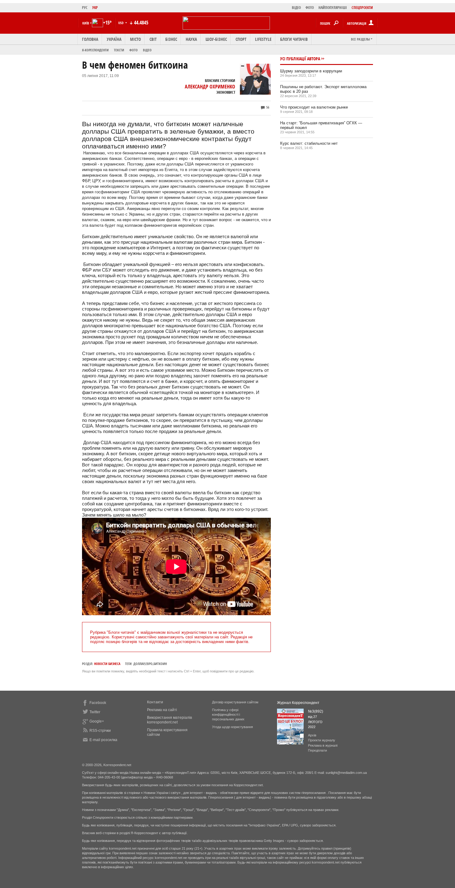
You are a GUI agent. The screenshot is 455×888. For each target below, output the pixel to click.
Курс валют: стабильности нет (309, 143)
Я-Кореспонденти (95, 50)
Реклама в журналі (322, 745)
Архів (312, 735)
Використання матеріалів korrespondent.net (169, 719)
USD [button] (121, 22)
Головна (90, 39)
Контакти (155, 702)
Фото (133, 50)
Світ (153, 39)
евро (149, 663)
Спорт (241, 39)
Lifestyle (263, 39)
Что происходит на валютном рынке (314, 107)
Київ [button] (85, 23)
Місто (135, 39)
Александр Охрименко (210, 86)
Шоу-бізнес (216, 39)
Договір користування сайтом (235, 702)
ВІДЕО (296, 7)
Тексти (119, 50)
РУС (85, 7)
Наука (191, 39)
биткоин (160, 663)
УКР (95, 7)
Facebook (97, 703)
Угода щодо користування (232, 727)
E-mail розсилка (103, 740)
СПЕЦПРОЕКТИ (362, 7)
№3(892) (315, 711)
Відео (147, 50)
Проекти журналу (321, 740)
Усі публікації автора (300, 59)
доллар (139, 663)
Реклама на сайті (162, 710)
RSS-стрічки (100, 730)
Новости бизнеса (107, 663)
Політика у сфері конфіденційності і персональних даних (228, 714)
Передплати (317, 750)
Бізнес (171, 39)
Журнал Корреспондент (298, 703)
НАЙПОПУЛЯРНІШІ (332, 7)
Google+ (96, 721)
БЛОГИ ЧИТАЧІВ (294, 39)
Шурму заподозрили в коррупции (311, 71)
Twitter (94, 712)
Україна (114, 39)
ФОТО (310, 7)
